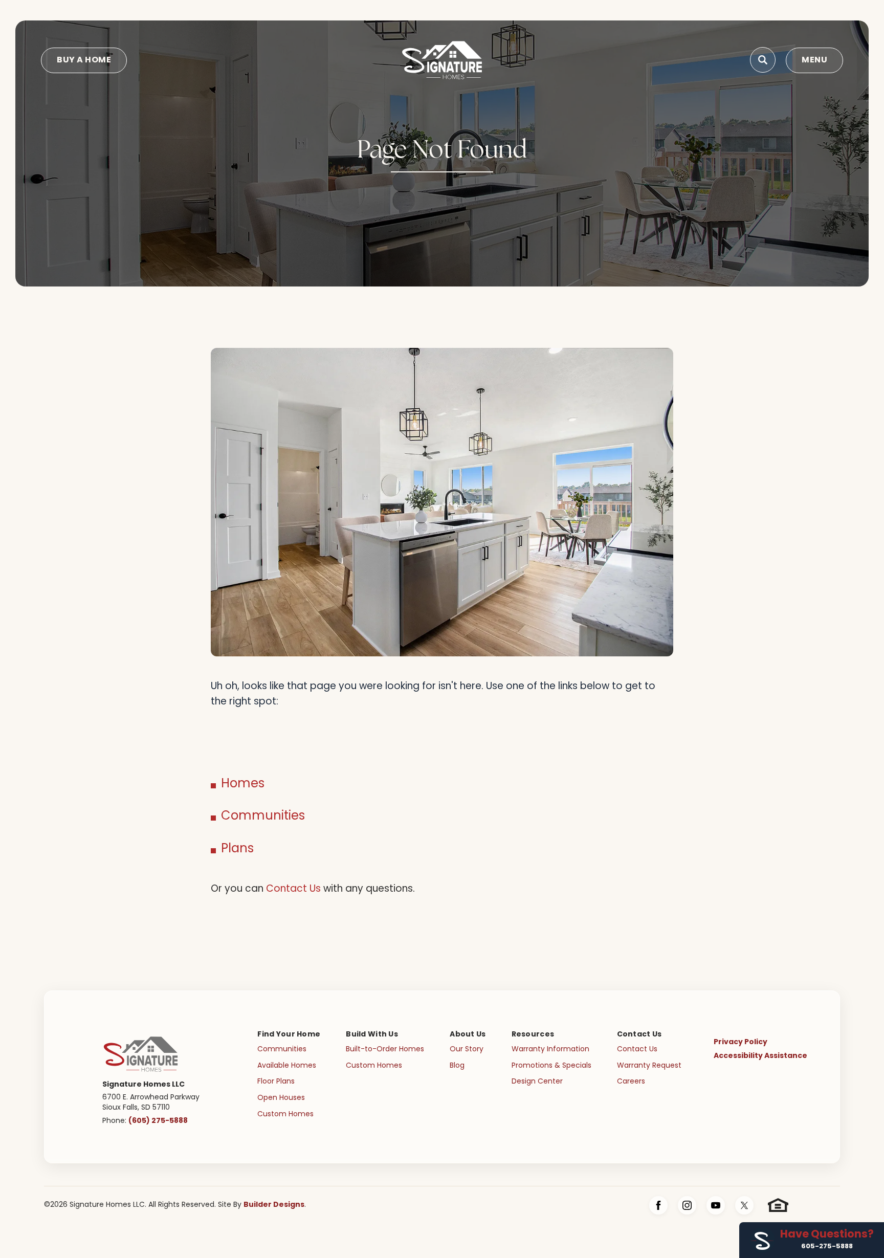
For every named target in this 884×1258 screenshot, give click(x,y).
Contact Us (293, 889)
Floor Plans (276, 1082)
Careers (631, 1082)
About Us (467, 1034)
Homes (242, 784)
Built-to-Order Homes (385, 1049)
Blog (457, 1066)
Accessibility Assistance (760, 1056)
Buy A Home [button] (84, 60)
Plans (237, 849)
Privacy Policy (740, 1042)
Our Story (466, 1049)
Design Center (537, 1082)
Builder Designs (274, 1205)
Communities (263, 816)
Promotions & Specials (551, 1066)
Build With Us (372, 1034)
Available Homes (286, 1066)
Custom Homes (285, 1114)
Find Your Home (288, 1034)
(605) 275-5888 (158, 1121)
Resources (533, 1034)
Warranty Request (649, 1066)
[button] (763, 60)
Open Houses (281, 1098)
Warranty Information (550, 1049)
